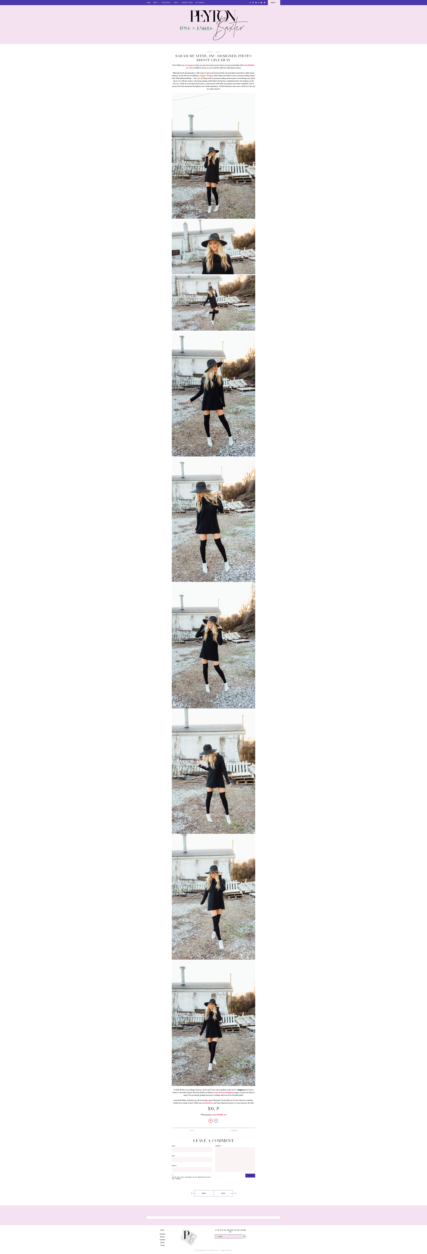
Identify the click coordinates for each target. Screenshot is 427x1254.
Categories (166, 2)
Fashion (162, 1234)
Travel (162, 1245)
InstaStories (208, 1103)
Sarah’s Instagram (227, 1092)
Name (174, 1146)
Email (174, 1156)
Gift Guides (199, 2)
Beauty (218, 52)
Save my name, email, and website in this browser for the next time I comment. (191, 1178)
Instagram (191, 65)
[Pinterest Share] (210, 1121)
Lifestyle (162, 1240)
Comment (234, 1130)
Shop (175, 2)
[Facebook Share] (216, 1121)
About (155, 2)
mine (216, 1092)
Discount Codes (187, 2)
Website (174, 1166)
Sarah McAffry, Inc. (219, 1115)
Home (149, 2)
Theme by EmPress (226, 1250)
